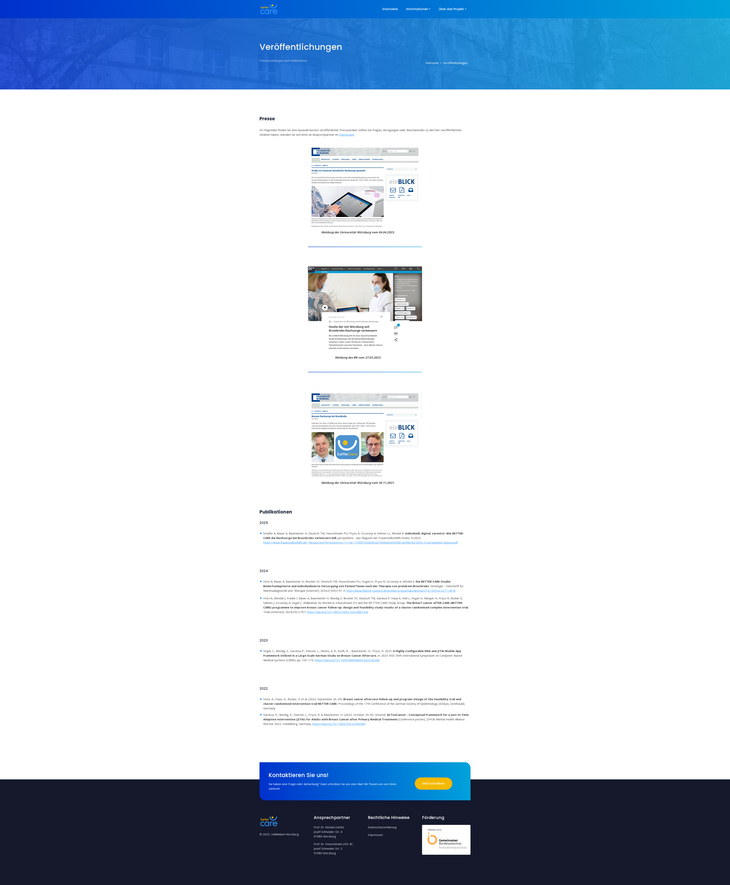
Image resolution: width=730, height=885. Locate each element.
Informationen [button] (417, 9)
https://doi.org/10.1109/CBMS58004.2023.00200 (347, 660)
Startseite (390, 9)
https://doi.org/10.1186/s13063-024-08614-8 (337, 612)
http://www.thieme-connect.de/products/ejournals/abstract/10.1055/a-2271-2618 (400, 590)
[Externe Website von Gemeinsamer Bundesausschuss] (446, 839)
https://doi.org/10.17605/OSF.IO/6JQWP (339, 724)
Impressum (346, 134)
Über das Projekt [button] (451, 9)
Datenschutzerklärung (382, 827)
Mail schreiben (433, 783)
